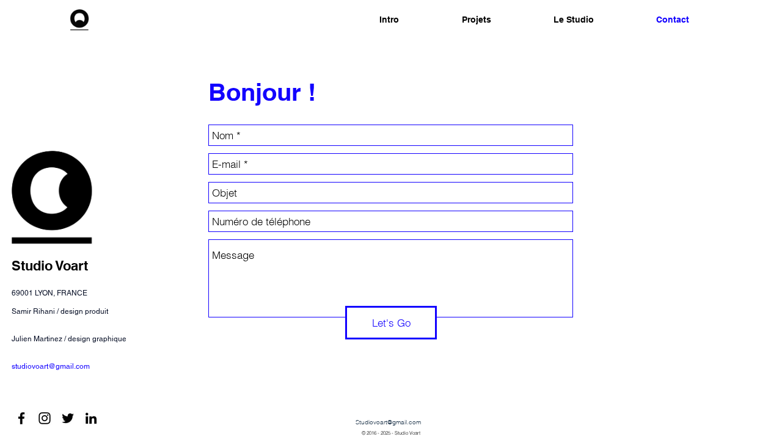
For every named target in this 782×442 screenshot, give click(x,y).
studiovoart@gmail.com (51, 366)
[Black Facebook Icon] (21, 418)
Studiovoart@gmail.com (388, 422)
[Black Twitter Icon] (68, 418)
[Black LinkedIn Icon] (91, 418)
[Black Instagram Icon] (45, 418)
